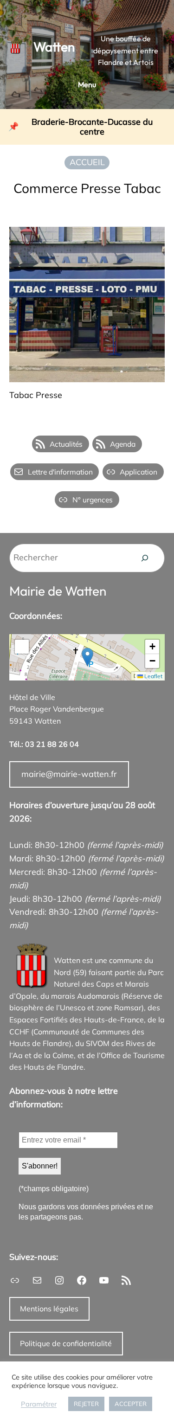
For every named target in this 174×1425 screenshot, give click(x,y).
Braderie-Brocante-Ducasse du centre (92, 126)
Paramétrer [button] (39, 1404)
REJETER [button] (86, 1403)
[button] (87, 657)
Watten (54, 47)
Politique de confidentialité (66, 1343)
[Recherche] (144, 558)
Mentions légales (49, 1308)
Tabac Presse (35, 395)
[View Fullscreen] (22, 647)
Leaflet (152, 676)
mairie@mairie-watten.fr (69, 774)
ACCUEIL (87, 162)
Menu (87, 84)
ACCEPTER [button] (131, 1403)
